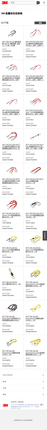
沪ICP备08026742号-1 (32, 404)
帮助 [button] (4, 394)
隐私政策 (21, 402)
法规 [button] (4, 388)
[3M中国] (5, 2)
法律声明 (13, 402)
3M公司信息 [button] (8, 375)
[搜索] (38, 2)
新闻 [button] (4, 381)
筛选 (40, 23)
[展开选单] (44, 3)
